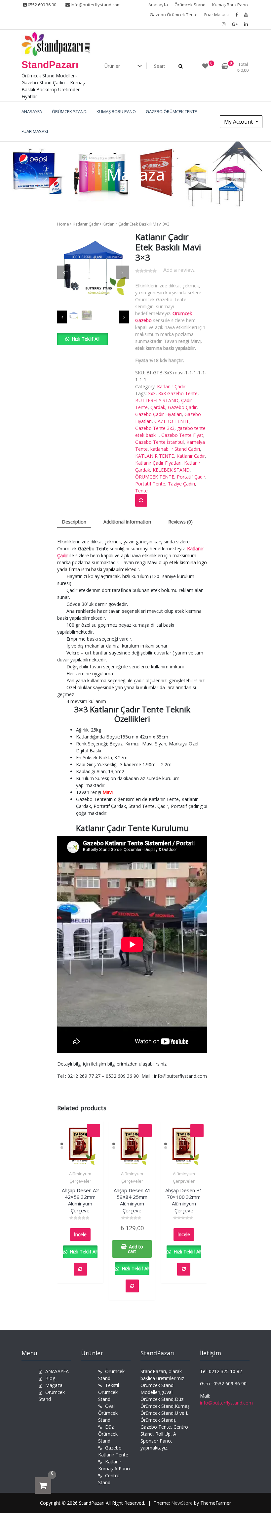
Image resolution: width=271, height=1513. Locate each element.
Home (63, 224)
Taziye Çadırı (181, 484)
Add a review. (179, 269)
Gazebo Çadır (182, 407)
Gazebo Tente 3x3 (154, 428)
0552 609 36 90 (41, 5)
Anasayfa (158, 5)
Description (74, 522)
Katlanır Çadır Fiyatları (158, 463)
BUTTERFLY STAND (156, 400)
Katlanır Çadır (86, 224)
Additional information (127, 522)
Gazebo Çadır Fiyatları (158, 414)
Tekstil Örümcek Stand (108, 1392)
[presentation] (63, 272)
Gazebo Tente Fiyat (182, 435)
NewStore (182, 1503)
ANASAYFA (57, 1371)
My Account (239, 121)
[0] (43, 1485)
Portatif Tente (150, 484)
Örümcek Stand (190, 5)
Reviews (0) (180, 522)
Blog (50, 1378)
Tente (141, 490)
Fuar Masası (216, 15)
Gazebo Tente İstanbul (159, 442)
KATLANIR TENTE (154, 456)
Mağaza (53, 1385)
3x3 (152, 393)
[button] (82, 339)
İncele (80, 1234)
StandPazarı (49, 64)
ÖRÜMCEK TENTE (154, 477)
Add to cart (135, 1248)
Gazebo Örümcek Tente (174, 15)
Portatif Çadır (191, 477)
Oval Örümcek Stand (108, 1413)
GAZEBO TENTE (171, 421)
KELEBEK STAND (171, 470)
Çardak (157, 407)
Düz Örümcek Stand (108, 1434)
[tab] (74, 522)
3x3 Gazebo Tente (178, 393)
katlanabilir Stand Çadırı (175, 449)
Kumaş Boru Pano (230, 5)
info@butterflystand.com (95, 5)
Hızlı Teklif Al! (85, 339)
